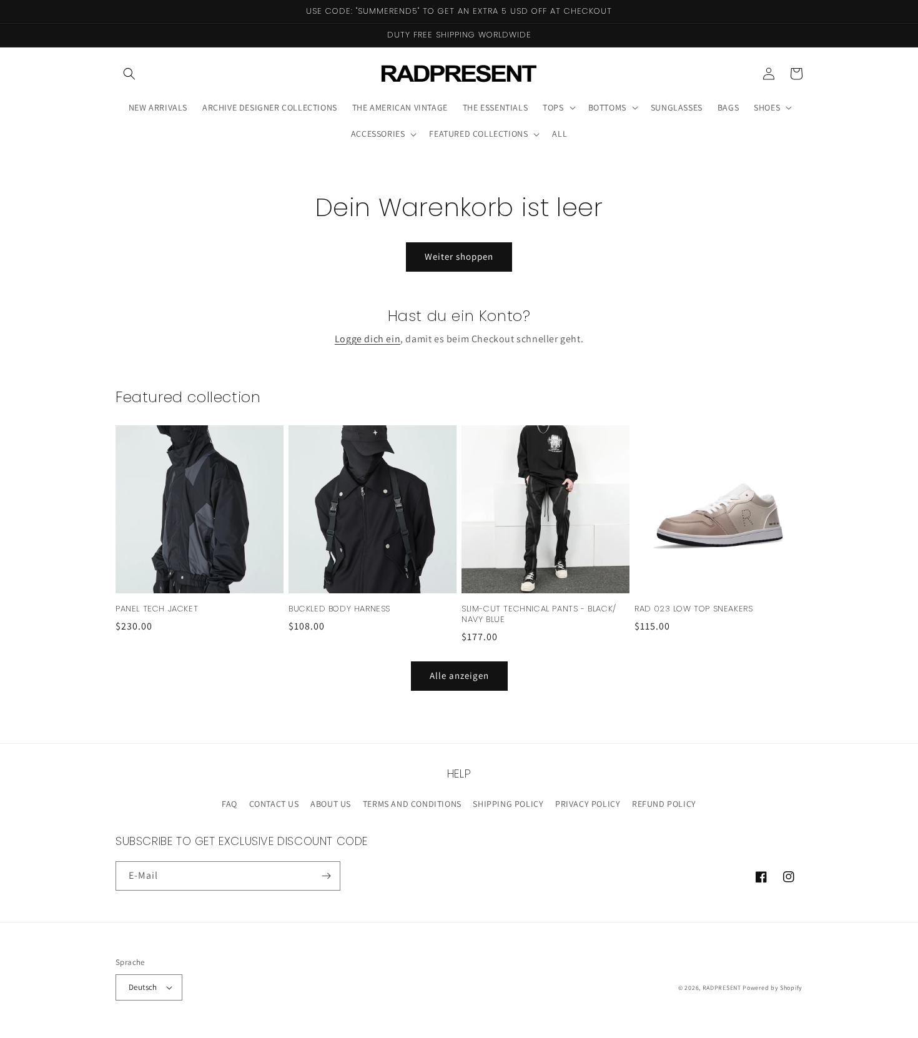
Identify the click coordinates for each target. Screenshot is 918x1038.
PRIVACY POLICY (587, 803)
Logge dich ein (367, 338)
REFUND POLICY (664, 803)
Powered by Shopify (772, 988)
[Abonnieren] (326, 876)
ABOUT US (330, 803)
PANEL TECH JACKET (157, 609)
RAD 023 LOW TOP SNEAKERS (693, 609)
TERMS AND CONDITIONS (412, 803)
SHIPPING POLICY (508, 803)
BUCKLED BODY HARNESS (339, 609)
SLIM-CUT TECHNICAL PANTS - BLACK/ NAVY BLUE (538, 614)
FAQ (229, 803)
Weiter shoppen (459, 256)
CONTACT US (274, 803)
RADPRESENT (722, 988)
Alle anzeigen (459, 675)
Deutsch (143, 987)
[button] (129, 73)
